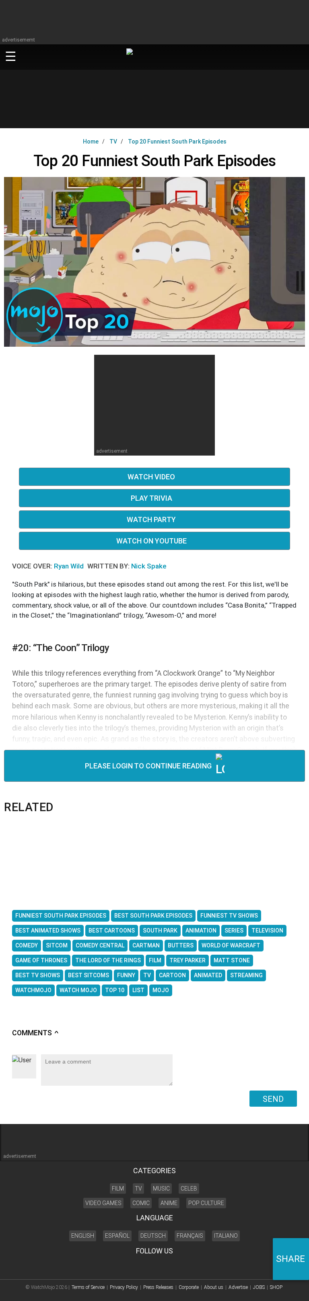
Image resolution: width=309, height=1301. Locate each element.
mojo (160, 990)
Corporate (189, 1287)
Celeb (189, 1188)
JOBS (259, 1287)
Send (273, 1099)
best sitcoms (88, 975)
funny (126, 975)
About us (213, 1287)
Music (161, 1188)
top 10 (114, 990)
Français (190, 1235)
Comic (141, 1203)
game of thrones (41, 960)
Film (118, 1188)
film (155, 960)
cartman (146, 945)
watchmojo (33, 990)
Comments (35, 1033)
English (82, 1235)
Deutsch (153, 1235)
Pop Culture (206, 1203)
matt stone (232, 960)
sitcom (57, 945)
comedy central (100, 945)
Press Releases (158, 1287)
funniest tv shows (229, 915)
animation (200, 930)
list (138, 990)
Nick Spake (149, 566)
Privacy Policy (124, 1287)
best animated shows (47, 930)
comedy (26, 945)
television (267, 930)
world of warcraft (231, 945)
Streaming (246, 975)
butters (181, 945)
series (234, 930)
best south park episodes (153, 915)
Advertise (238, 1287)
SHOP (276, 1287)
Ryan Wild (69, 566)
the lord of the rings (108, 960)
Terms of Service (88, 1287)
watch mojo (78, 990)
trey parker (187, 960)
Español (117, 1235)
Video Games (103, 1203)
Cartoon (172, 975)
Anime (169, 1203)
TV (147, 975)
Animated (208, 975)
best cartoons (112, 930)
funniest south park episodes (60, 915)
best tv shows (37, 975)
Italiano (226, 1235)
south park (160, 930)
